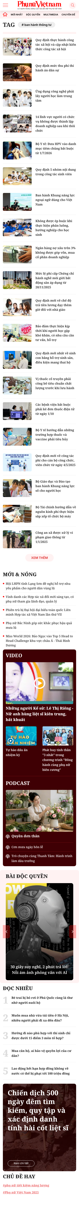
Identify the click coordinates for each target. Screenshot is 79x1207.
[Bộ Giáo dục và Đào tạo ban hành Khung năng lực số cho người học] (17, 488)
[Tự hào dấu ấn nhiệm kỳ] (21, 736)
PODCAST (18, 783)
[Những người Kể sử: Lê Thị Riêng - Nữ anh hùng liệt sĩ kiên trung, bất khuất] (39, 683)
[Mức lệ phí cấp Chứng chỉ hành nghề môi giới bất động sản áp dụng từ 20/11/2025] (17, 280)
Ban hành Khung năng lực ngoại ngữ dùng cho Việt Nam (55, 199)
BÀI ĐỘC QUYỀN (27, 876)
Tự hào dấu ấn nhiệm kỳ (17, 752)
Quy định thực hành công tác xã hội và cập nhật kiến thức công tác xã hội (55, 44)
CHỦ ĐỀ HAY (19, 1176)
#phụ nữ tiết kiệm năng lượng (26, 1185)
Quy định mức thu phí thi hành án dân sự (54, 68)
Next (72, 931)
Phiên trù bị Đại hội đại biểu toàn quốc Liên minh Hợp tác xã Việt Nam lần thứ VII (38, 612)
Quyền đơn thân (26, 836)
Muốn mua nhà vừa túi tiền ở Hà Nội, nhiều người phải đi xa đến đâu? (40, 1017)
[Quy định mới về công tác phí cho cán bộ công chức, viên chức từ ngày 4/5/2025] (17, 462)
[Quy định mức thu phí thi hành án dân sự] (17, 72)
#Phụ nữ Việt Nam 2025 (21, 1192)
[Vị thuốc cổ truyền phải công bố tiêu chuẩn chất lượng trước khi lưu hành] (17, 385)
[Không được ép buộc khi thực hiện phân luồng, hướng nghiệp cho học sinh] (17, 228)
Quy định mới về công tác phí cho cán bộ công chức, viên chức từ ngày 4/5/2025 (55, 460)
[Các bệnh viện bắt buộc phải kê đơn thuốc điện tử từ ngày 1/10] (17, 411)
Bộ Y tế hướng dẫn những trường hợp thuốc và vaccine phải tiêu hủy (54, 434)
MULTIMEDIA (51, 15)
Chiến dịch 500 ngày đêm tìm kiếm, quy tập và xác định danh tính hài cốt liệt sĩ (38, 1110)
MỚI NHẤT (17, 15)
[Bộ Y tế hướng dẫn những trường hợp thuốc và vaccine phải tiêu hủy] (17, 437)
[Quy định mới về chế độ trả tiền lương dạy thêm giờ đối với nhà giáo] (17, 307)
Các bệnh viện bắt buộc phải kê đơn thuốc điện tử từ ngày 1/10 (55, 409)
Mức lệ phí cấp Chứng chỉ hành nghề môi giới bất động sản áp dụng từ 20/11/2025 (54, 280)
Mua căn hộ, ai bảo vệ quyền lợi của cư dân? (41, 1053)
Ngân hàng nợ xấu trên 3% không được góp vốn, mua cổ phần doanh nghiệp (55, 252)
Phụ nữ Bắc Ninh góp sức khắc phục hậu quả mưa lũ (39, 625)
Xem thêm (39, 558)
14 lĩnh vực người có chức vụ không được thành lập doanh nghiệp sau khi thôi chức (55, 124)
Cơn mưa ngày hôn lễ (27, 847)
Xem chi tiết (21, 1163)
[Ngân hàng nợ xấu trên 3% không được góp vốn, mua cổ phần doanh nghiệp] (17, 255)
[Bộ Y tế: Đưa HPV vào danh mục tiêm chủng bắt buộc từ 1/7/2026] (17, 150)
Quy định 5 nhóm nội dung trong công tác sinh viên (55, 171)
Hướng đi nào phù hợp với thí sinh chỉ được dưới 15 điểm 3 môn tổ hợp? (41, 1035)
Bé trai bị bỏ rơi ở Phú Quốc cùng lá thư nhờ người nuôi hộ (42, 1000)
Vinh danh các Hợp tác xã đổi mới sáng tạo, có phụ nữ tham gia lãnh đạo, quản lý (40, 599)
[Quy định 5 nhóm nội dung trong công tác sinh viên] (17, 176)
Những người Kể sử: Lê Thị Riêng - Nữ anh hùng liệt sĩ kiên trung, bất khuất (39, 714)
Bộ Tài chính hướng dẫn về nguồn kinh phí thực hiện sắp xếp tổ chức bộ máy (55, 511)
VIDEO (14, 655)
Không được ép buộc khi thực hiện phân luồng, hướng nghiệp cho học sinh (53, 228)
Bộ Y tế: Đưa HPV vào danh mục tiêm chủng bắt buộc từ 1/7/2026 (55, 148)
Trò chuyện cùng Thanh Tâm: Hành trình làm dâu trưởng (42, 858)
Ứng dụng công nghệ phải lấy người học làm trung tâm (54, 96)
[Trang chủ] (5, 14)
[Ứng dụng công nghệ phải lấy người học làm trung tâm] (17, 98)
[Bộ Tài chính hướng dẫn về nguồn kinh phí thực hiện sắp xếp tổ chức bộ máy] (17, 514)
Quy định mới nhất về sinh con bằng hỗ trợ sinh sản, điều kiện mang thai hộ (55, 357)
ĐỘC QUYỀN (33, 15)
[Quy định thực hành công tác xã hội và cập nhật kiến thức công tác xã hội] (17, 47)
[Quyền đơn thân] (39, 811)
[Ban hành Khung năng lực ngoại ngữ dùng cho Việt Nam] (17, 202)
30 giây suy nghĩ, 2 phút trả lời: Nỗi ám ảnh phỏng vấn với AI (40, 969)
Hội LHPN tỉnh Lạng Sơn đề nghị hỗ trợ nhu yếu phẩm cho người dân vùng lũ (38, 586)
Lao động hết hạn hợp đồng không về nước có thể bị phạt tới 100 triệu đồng (41, 1071)
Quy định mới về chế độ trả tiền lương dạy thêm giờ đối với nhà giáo (53, 305)
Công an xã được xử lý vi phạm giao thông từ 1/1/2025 (54, 537)
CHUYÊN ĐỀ (68, 15)
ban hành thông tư (37, 25)
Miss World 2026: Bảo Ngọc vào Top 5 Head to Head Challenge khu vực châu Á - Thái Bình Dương (39, 640)
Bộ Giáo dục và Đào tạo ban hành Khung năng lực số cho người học (55, 486)
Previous (6, 931)
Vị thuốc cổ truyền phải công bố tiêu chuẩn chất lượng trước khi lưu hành (54, 383)
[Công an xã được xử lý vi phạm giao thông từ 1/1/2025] (17, 539)
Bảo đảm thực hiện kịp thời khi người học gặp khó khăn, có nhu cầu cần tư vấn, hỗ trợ (54, 333)
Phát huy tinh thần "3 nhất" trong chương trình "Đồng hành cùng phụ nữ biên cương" (57, 760)
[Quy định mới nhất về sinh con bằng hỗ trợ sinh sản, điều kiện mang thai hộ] (17, 360)
